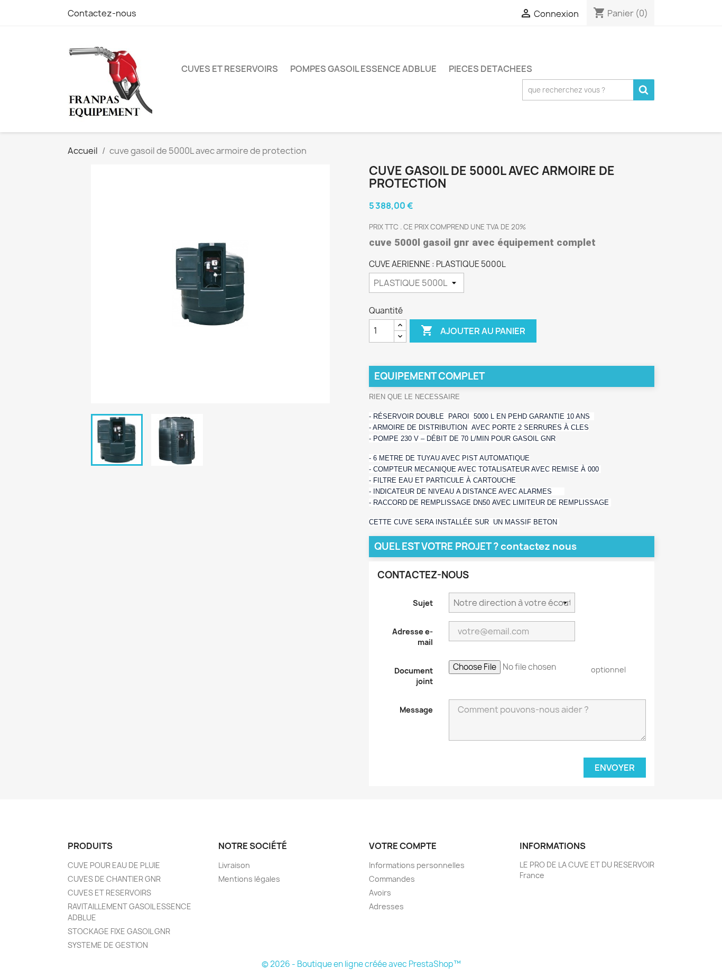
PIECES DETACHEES (490, 69)
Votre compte (403, 846)
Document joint (413, 676)
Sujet (423, 603)
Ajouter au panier (473, 330)
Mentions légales (249, 879)
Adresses (386, 906)
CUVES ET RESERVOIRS (229, 69)
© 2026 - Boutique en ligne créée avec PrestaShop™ (361, 964)
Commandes (392, 879)
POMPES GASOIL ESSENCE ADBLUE (363, 69)
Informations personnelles (417, 865)
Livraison (234, 865)
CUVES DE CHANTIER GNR (114, 879)
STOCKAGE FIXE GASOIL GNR (119, 931)
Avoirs (380, 893)
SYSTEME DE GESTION (108, 945)
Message (416, 710)
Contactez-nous (102, 13)
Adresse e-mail (412, 636)
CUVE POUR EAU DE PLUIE (114, 865)
